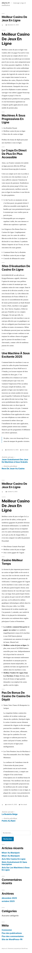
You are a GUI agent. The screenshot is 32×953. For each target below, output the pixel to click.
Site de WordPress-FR (12, 939)
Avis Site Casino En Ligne (13, 859)
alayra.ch (6, 3)
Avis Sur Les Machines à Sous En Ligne (16, 868)
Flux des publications (12, 933)
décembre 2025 (9, 898)
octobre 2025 (8, 901)
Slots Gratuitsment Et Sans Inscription (14, 863)
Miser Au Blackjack (11, 853)
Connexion (7, 930)
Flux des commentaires (13, 936)
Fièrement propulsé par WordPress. (18, 948)
